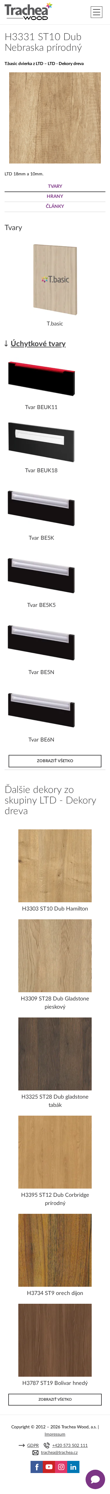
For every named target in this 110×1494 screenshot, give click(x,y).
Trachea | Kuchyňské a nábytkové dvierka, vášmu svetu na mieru (29, 11)
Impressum (55, 1434)
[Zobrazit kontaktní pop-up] (95, 1479)
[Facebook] (37, 1467)
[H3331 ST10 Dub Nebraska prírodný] (55, 162)
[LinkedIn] (73, 1467)
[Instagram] (61, 1467)
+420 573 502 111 (70, 1446)
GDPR (33, 1446)
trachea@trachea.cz (59, 1453)
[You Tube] (49, 1467)
